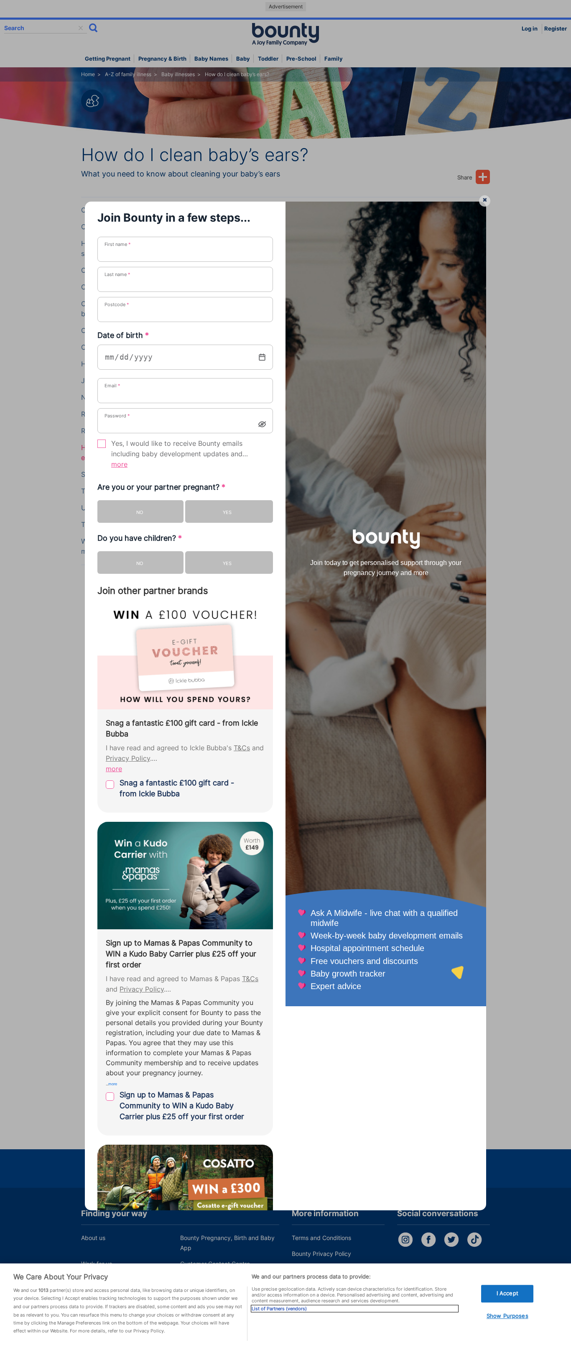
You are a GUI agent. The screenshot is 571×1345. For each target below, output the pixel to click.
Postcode (117, 304)
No (139, 512)
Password (117, 416)
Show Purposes (507, 1315)
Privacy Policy (128, 758)
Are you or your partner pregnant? (161, 487)
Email (112, 386)
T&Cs (242, 748)
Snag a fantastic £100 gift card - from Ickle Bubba (177, 788)
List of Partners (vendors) (279, 1309)
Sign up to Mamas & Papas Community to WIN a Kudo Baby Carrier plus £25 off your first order (182, 1105)
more (119, 464)
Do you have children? (139, 538)
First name (118, 244)
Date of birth (123, 335)
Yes (227, 512)
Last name (117, 274)
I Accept (507, 1293)
